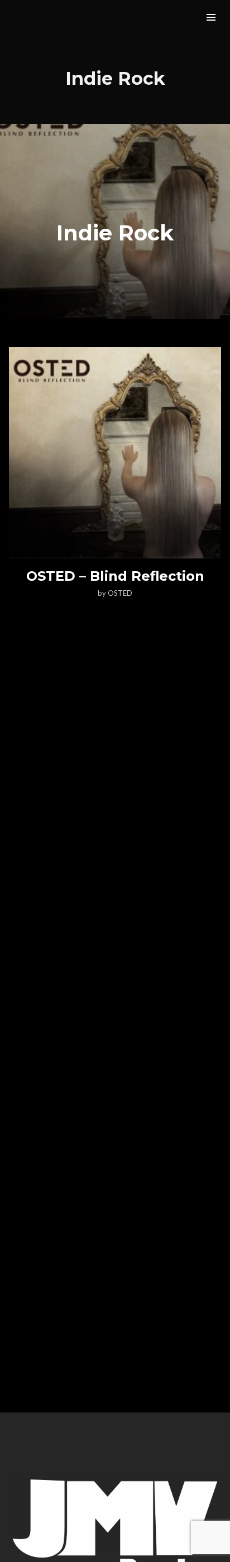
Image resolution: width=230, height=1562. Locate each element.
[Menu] (211, 16)
